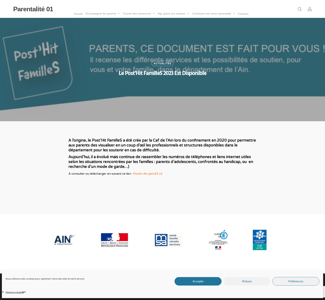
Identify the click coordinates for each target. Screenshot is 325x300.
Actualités (162, 63)
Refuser (247, 281)
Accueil (78, 13)
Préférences (295, 281)
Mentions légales (15, 292)
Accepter (198, 281)
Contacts (243, 13)
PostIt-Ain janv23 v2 (147, 174)
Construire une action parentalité (211, 13)
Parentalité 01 (33, 9)
